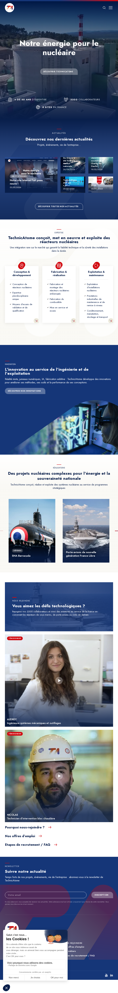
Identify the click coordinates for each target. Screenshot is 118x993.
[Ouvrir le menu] (110, 7)
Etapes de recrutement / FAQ (79, 955)
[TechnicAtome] (9, 7)
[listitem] (106, 975)
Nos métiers (69, 951)
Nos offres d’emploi (73, 947)
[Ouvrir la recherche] (104, 7)
